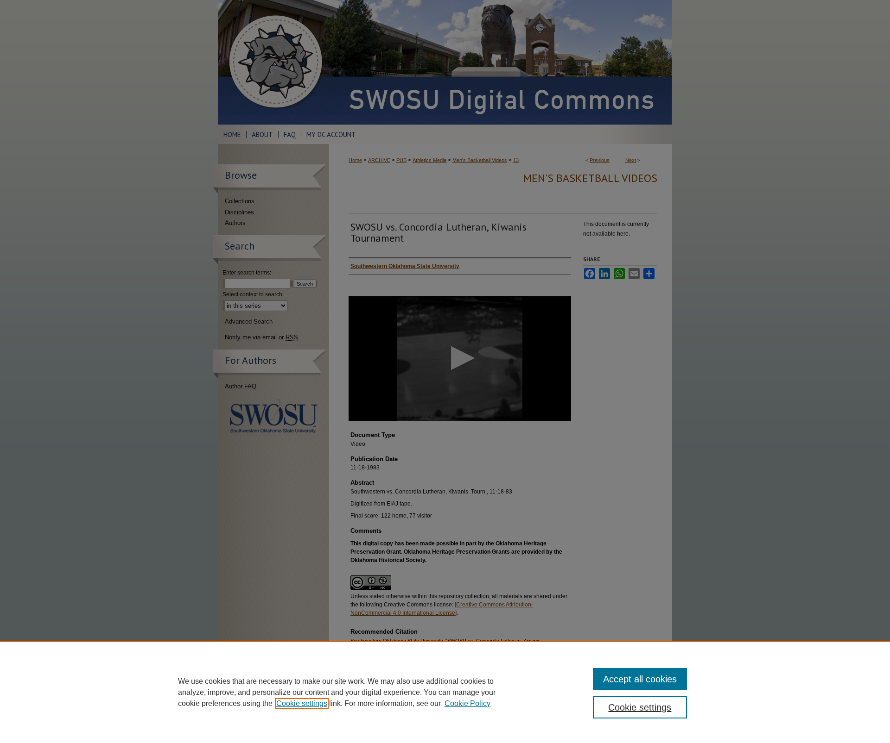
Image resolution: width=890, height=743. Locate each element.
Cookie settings (301, 703)
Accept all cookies (640, 679)
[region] (445, 692)
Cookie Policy (467, 703)
